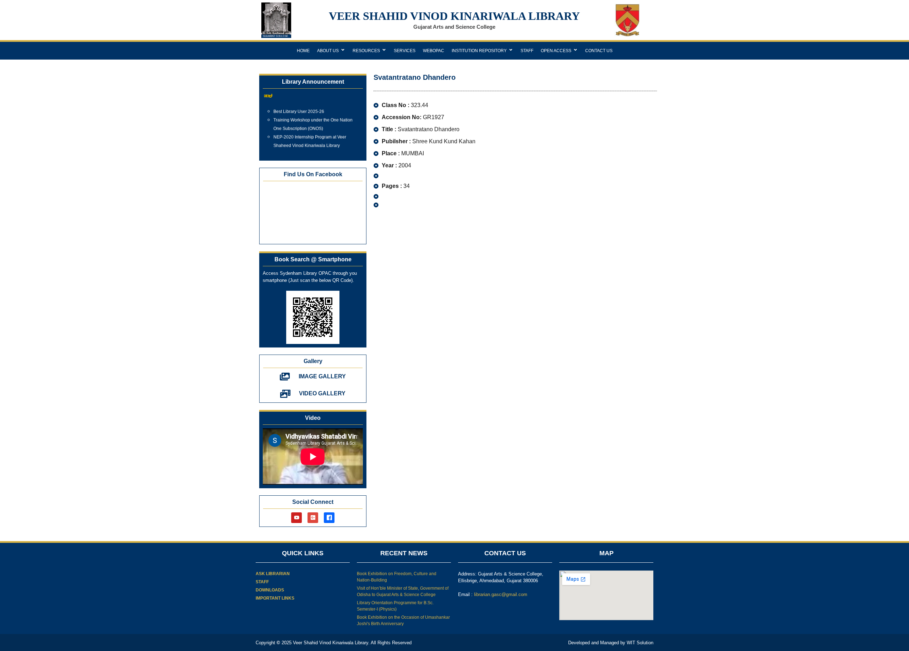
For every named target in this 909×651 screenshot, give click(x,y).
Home (303, 50)
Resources (366, 50)
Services (404, 50)
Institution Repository (479, 50)
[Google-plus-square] (312, 517)
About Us (328, 50)
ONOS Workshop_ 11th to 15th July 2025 (312, 149)
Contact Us (599, 50)
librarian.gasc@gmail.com (500, 594)
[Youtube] (296, 517)
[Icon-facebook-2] (329, 517)
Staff (527, 50)
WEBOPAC (433, 50)
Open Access (556, 50)
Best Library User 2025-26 (298, 106)
